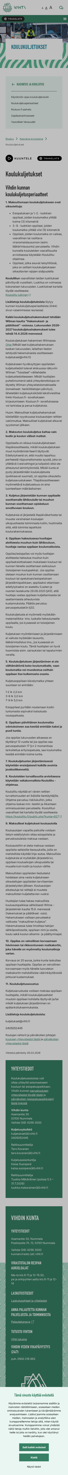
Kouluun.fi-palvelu (21, 109)
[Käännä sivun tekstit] (13, 18)
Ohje (9, 344)
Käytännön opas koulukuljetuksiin (30, 96)
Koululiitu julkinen (17, 295)
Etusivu (10, 138)
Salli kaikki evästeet (34, 1447)
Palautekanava (20, 1322)
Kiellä (34, 1457)
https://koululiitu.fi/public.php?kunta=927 (32, 816)
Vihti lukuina (19, 1339)
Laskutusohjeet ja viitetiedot (29, 1300)
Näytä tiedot (34, 1466)
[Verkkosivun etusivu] (14, 7)
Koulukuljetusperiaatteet (24, 103)
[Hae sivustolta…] (61, 7)
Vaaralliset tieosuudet (23, 121)
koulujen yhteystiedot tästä (23, 1039)
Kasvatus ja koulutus (31, 138)
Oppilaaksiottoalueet (22, 115)
